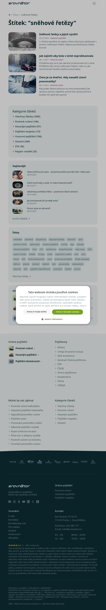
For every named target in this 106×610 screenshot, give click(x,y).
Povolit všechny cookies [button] (67, 312)
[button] (53, 319)
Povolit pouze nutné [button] (37, 312)
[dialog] (53, 305)
